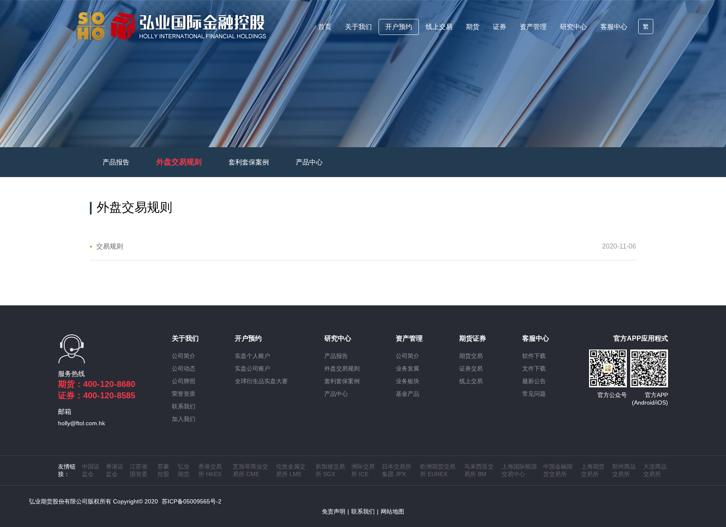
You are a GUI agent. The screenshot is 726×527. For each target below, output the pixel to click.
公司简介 (183, 355)
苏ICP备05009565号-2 (191, 501)
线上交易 (439, 26)
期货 (472, 26)
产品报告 (116, 162)
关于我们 (358, 26)
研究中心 (573, 26)
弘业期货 (183, 470)
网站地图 (392, 511)
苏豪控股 (163, 470)
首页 (324, 26)
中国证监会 (91, 470)
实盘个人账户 (252, 355)
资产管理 (533, 26)
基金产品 (407, 393)
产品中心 (309, 162)
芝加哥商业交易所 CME (250, 470)
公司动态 (183, 368)
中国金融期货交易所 (558, 470)
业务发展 (407, 368)
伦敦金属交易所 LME (290, 470)
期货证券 (472, 338)
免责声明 (333, 511)
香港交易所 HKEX (210, 470)
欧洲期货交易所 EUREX (437, 470)
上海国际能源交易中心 (519, 470)
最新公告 (534, 381)
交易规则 (109, 246)
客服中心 (613, 26)
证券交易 (471, 368)
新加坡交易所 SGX (330, 470)
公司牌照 (183, 381)
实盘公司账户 (252, 368)
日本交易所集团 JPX (396, 470)
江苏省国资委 (138, 470)
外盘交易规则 (179, 162)
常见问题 (534, 393)
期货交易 (471, 355)
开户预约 (398, 26)
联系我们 (183, 406)
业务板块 (407, 381)
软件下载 (534, 355)
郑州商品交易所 (624, 470)
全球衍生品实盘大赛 (261, 381)
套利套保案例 (249, 162)
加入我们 (183, 419)
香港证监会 (115, 470)
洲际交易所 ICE (363, 470)
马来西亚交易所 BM (479, 470)
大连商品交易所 (655, 470)
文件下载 (534, 368)
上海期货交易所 (593, 470)
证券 (499, 26)
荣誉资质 (183, 393)
